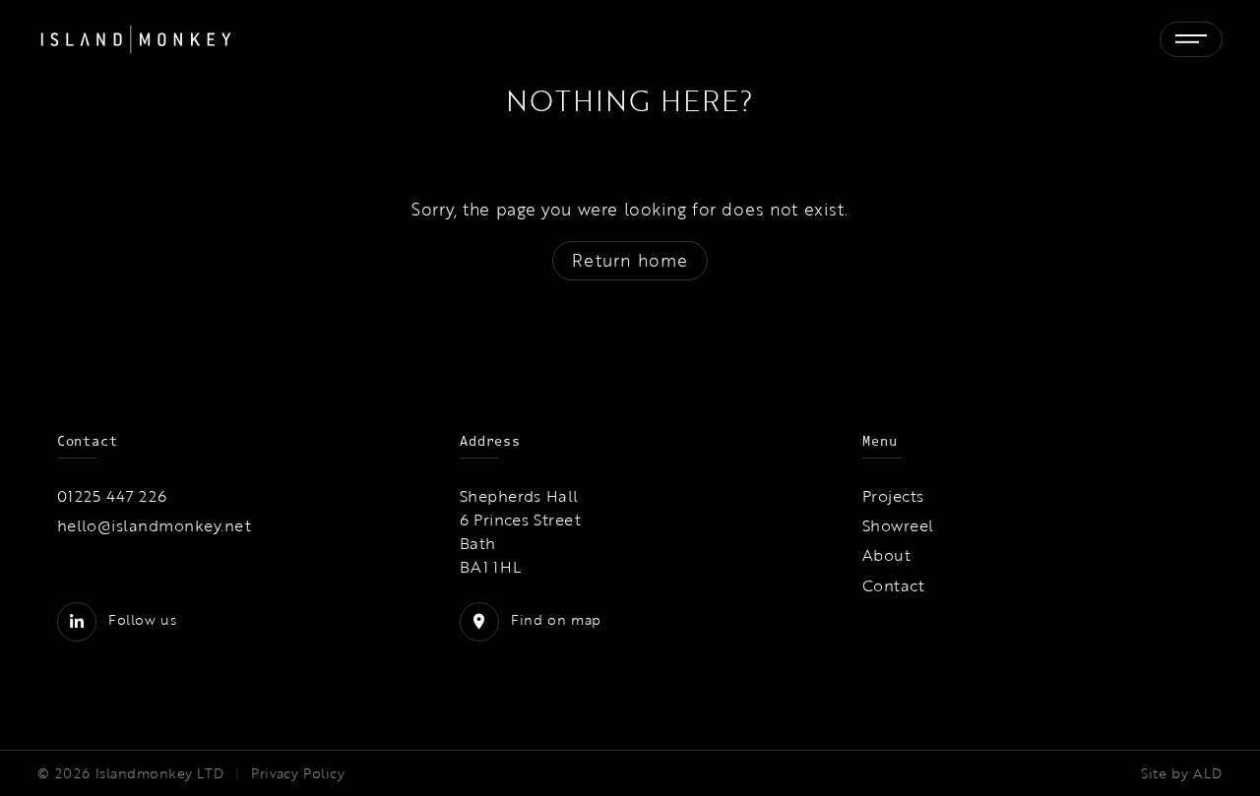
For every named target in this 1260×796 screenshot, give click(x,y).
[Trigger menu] (1191, 39)
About (886, 555)
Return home (630, 260)
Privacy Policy (298, 773)
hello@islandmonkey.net (154, 525)
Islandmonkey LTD (159, 773)
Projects (893, 496)
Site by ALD (1181, 773)
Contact (893, 585)
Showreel (898, 525)
